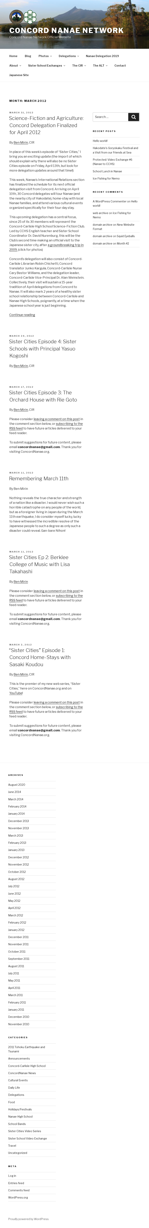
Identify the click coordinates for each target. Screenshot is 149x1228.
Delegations (67, 56)
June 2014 (14, 792)
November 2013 (18, 828)
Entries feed (16, 1183)
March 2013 (15, 835)
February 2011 (17, 1002)
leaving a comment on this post (57, 419)
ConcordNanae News (22, 1073)
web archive (100, 213)
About (13, 65)
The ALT (98, 65)
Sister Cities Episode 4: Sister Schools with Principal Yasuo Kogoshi (42, 348)
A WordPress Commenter (109, 201)
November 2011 (18, 944)
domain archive (102, 224)
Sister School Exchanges (45, 65)
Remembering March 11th (38, 478)
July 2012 (13, 886)
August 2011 (16, 966)
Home (13, 56)
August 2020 (16, 784)
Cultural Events (18, 1080)
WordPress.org (18, 1197)
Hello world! (100, 140)
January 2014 (16, 813)
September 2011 (18, 958)
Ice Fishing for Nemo (106, 178)
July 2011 (13, 973)
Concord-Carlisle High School (27, 1066)
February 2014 (17, 806)
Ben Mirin (21, 142)
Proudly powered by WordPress (28, 1219)
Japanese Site (19, 75)
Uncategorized (17, 1152)
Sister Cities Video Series (24, 1131)
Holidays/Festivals (20, 1109)
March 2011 (15, 995)
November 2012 (18, 864)
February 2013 (17, 842)
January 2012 (16, 929)
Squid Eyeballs (126, 236)
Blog (28, 56)
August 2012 (16, 879)
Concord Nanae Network (66, 30)
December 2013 (18, 821)
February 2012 (17, 922)
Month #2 (123, 243)
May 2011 (14, 980)
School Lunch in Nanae (107, 171)
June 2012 (14, 893)
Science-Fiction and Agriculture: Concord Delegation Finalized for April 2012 (46, 125)
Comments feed (18, 1190)
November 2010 (18, 1024)
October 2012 (17, 871)
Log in (12, 1175)
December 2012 (18, 857)
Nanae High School (20, 1116)
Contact (120, 65)
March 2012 (15, 915)
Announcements (19, 1058)
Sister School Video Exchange (27, 1138)
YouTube (15, 693)
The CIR (77, 65)
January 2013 (16, 850)
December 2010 (18, 1016)
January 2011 (16, 1009)
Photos (44, 56)
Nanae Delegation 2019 (102, 56)
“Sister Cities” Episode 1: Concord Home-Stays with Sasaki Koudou (40, 657)
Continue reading (22, 315)
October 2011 (16, 951)
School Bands (17, 1124)
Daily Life (14, 1087)
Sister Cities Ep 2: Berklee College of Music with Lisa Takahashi (39, 564)
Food (11, 1102)
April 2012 (14, 908)
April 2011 (14, 988)
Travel (12, 1145)
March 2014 (15, 799)
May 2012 (14, 900)
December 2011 (18, 937)
